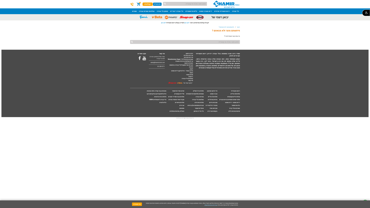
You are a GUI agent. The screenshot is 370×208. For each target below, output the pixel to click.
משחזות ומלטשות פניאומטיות (195, 94)
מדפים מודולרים (212, 100)
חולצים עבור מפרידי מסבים (176, 97)
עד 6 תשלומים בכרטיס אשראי (184, 61)
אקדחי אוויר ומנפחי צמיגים (176, 100)
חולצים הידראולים (198, 91)
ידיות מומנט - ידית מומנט (232, 103)
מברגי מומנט (213, 94)
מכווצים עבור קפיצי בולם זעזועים (156, 91)
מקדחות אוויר (213, 108)
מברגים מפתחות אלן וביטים (196, 105)
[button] (366, 13)
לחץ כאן (187, 23)
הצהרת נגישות (188, 63)
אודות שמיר (189, 75)
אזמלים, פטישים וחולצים (177, 111)
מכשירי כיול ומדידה (211, 105)
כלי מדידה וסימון (199, 111)
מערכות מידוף (213, 103)
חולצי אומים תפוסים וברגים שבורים (229, 100)
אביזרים (181, 105)
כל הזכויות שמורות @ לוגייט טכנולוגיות (185, 118)
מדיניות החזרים (188, 55)
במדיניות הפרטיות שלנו (210, 205)
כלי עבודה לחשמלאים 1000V (157, 100)
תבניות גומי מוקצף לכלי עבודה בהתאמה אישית (181, 66)
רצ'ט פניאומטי (236, 105)
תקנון (191, 69)
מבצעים (157, 4)
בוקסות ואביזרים (212, 111)
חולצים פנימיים (199, 103)
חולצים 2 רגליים (235, 94)
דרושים (191, 77)
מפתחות (181, 108)
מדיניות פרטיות (188, 57)
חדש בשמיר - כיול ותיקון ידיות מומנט (182, 71)
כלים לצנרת (162, 103)
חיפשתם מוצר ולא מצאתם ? (226, 27)
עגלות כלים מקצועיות (233, 97)
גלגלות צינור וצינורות (160, 97)
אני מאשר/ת (137, 204)
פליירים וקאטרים (179, 94)
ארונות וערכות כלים (234, 111)
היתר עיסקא (189, 54)
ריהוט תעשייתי (235, 91)
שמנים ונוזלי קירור (234, 108)
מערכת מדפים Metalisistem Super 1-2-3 (180, 59)
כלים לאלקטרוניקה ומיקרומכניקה (156, 94)
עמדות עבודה (200, 97)
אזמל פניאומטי (199, 108)
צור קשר (190, 80)
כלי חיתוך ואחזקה (212, 91)
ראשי (238, 27)
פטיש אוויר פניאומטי (178, 91)
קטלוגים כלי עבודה (187, 79)
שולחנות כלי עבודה (198, 100)
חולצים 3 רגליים (212, 97)
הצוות (191, 73)
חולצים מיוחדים (179, 103)
